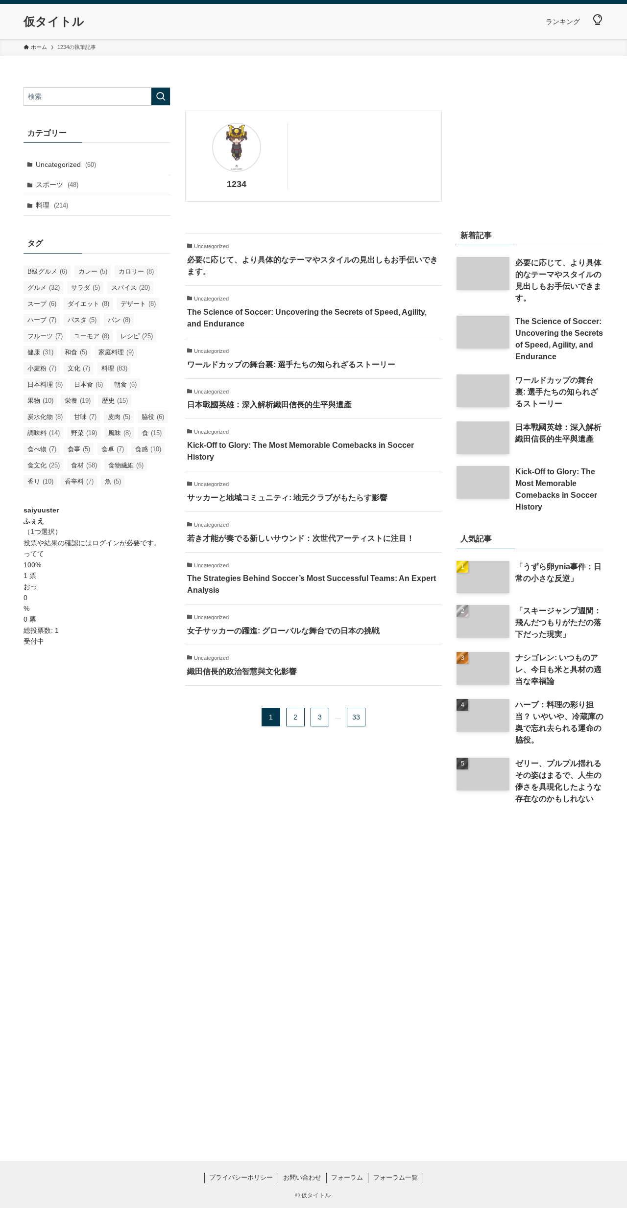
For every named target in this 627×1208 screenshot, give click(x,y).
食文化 (43, 465)
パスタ (82, 320)
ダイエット (88, 303)
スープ (41, 303)
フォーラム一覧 (395, 1177)
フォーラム (347, 1177)
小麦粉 (41, 368)
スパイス (130, 287)
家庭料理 (116, 352)
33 (356, 717)
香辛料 (79, 481)
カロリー (136, 271)
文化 (79, 368)
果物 (40, 400)
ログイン (106, 543)
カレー (92, 271)
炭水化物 (45, 416)
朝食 (125, 384)
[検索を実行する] (160, 96)
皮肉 (119, 416)
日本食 (88, 384)
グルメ (43, 287)
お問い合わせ (302, 1177)
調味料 (43, 433)
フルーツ (45, 336)
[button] (597, 20)
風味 (119, 433)
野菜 (84, 433)
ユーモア (91, 336)
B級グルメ (47, 271)
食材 (84, 465)
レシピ (137, 336)
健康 (40, 352)
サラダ (85, 287)
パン (119, 320)
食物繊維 (126, 465)
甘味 (85, 416)
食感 (148, 449)
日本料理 (45, 384)
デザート (138, 303)
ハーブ (41, 320)
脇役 (153, 416)
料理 (52, 205)
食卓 (112, 449)
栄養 (78, 400)
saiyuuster (41, 510)
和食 (76, 352)
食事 (79, 449)
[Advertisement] (97, 811)
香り (40, 481)
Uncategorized (66, 164)
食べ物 (41, 449)
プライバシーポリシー (241, 1177)
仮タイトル (54, 21)
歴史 (115, 400)
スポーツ (57, 184)
